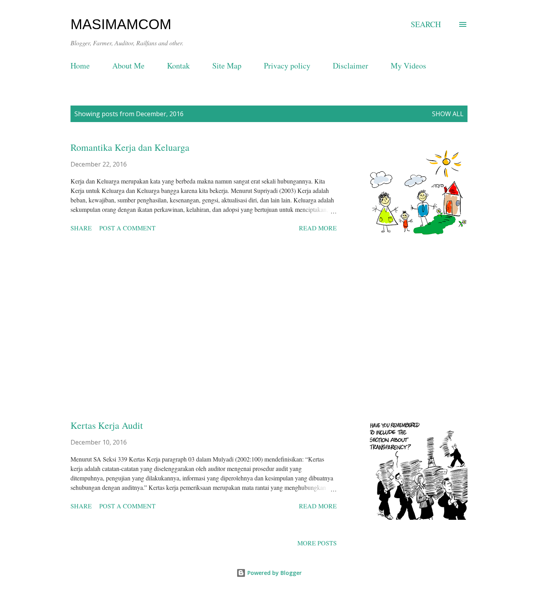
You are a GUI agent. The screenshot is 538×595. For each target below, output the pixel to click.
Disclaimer (350, 65)
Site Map (226, 65)
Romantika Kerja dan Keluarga (129, 147)
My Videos (408, 65)
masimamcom (120, 24)
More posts (317, 543)
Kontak (178, 65)
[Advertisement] (203, 330)
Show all (448, 113)
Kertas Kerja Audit (106, 425)
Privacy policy (287, 65)
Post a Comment (127, 228)
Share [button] (81, 228)
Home (80, 65)
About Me (128, 65)
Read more (318, 228)
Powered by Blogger (274, 572)
